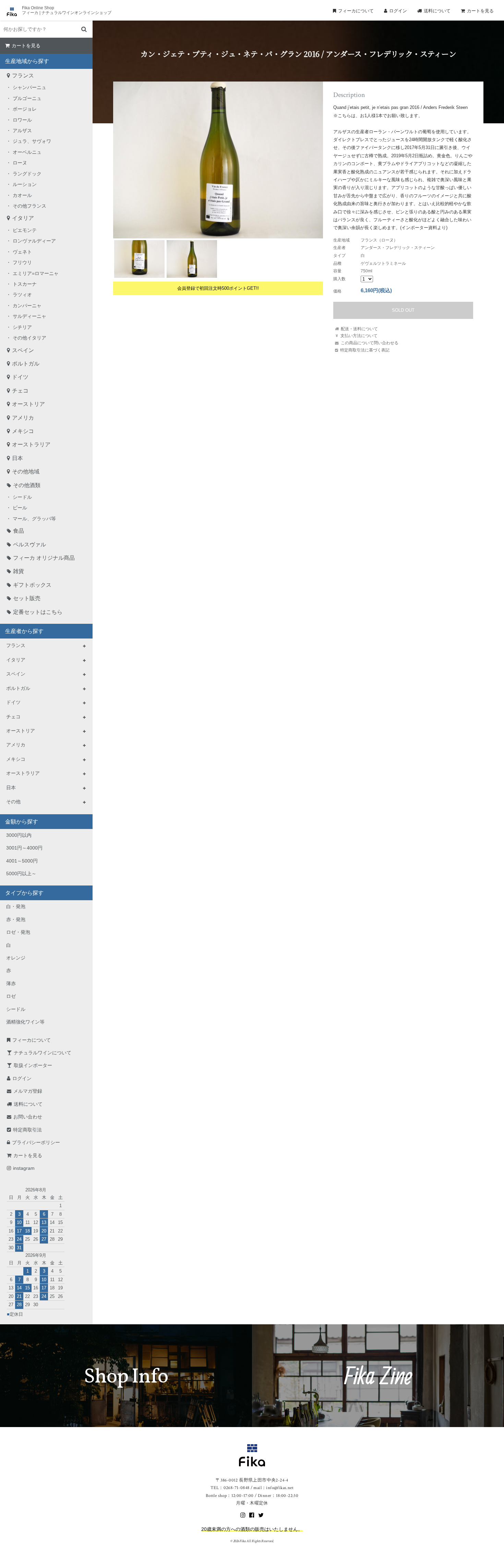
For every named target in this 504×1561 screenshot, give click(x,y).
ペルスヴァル (29, 544)
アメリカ (23, 418)
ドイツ (20, 377)
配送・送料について (359, 328)
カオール (22, 195)
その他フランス (29, 206)
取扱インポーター (33, 1065)
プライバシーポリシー (36, 1142)
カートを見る (480, 10)
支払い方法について (358, 335)
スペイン (23, 350)
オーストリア (28, 404)
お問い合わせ (27, 1116)
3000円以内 (19, 835)
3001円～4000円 (24, 848)
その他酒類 (26, 485)
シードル (22, 497)
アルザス (22, 130)
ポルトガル (25, 364)
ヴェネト (22, 252)
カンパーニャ (27, 305)
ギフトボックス (32, 585)
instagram (24, 1168)
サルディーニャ (29, 316)
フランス (23, 75)
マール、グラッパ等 (34, 518)
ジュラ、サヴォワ (32, 141)
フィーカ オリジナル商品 (44, 558)
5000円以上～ (21, 873)
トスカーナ (25, 284)
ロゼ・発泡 (18, 932)
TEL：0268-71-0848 (230, 1488)
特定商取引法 (27, 1129)
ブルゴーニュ (27, 98)
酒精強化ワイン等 (25, 1022)
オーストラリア (31, 444)
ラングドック (27, 173)
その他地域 (25, 471)
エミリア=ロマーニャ (36, 273)
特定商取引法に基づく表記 (364, 350)
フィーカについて (356, 10)
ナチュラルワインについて (42, 1052)
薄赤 (11, 983)
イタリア (23, 218)
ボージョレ (25, 109)
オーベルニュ (27, 152)
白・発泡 (15, 906)
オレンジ (15, 958)
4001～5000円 (22, 861)
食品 (18, 531)
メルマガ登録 (27, 1091)
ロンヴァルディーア (34, 241)
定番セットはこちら (37, 612)
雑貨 (18, 571)
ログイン (398, 10)
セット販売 (26, 598)
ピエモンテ (25, 230)
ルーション (25, 184)
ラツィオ (22, 294)
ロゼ (11, 996)
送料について (437, 10)
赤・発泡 (15, 919)
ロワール (22, 120)
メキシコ (23, 431)
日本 (17, 458)
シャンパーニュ (29, 87)
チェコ (20, 391)
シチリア (22, 327)
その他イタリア (29, 337)
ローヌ (20, 162)
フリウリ (22, 262)
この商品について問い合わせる (369, 342)
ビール (20, 507)
